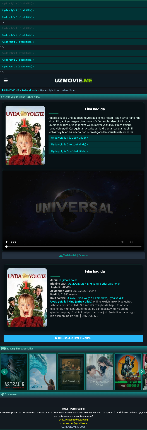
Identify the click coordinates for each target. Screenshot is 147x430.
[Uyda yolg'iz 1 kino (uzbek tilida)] (25, 135)
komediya (101, 298)
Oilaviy (71, 298)
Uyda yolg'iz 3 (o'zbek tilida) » (18, 17)
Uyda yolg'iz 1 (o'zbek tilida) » (69, 137)
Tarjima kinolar (30, 90)
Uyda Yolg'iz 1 (85, 298)
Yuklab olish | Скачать (75, 255)
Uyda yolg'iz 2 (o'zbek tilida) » (18, 10)
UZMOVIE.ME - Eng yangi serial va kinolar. (94, 283)
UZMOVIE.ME (11, 90)
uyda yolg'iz (116, 298)
